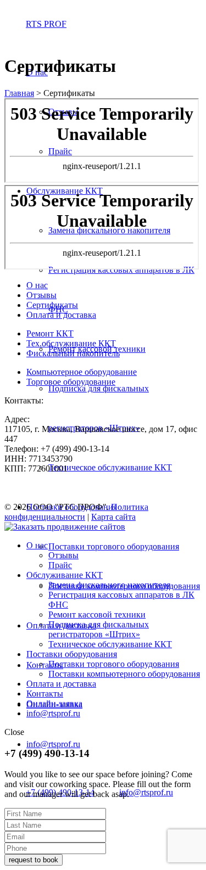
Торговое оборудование (70, 381)
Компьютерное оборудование (81, 372)
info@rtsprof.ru (53, 744)
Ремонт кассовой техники (97, 614)
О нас (37, 285)
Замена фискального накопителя (109, 585)
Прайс (60, 565)
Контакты (44, 665)
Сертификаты (52, 305)
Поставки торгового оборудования (113, 546)
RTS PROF (46, 24)
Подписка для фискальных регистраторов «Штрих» (98, 629)
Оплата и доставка (61, 314)
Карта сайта (113, 516)
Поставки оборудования (71, 654)
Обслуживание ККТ (64, 575)
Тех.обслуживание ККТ (71, 343)
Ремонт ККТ (50, 333)
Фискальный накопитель (73, 353)
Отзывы (41, 295)
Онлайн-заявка (54, 703)
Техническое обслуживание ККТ (110, 467)
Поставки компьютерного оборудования (124, 673)
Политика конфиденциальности (76, 511)
